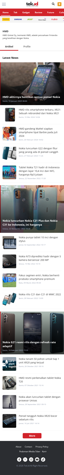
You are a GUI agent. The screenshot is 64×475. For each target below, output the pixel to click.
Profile (27, 46)
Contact (28, 446)
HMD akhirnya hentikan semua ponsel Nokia (31, 97)
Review (38, 12)
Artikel (9, 46)
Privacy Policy (41, 446)
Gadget (26, 12)
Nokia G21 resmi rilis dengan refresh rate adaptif (29, 344)
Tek (15, 12)
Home (6, 12)
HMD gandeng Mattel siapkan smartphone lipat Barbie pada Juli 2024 (38, 132)
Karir (44, 451)
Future (50, 12)
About (18, 446)
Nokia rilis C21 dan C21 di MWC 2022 (40, 294)
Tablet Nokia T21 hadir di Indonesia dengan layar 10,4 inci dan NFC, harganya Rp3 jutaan (39, 171)
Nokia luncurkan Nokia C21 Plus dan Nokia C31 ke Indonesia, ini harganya (30, 222)
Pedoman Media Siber (29, 451)
